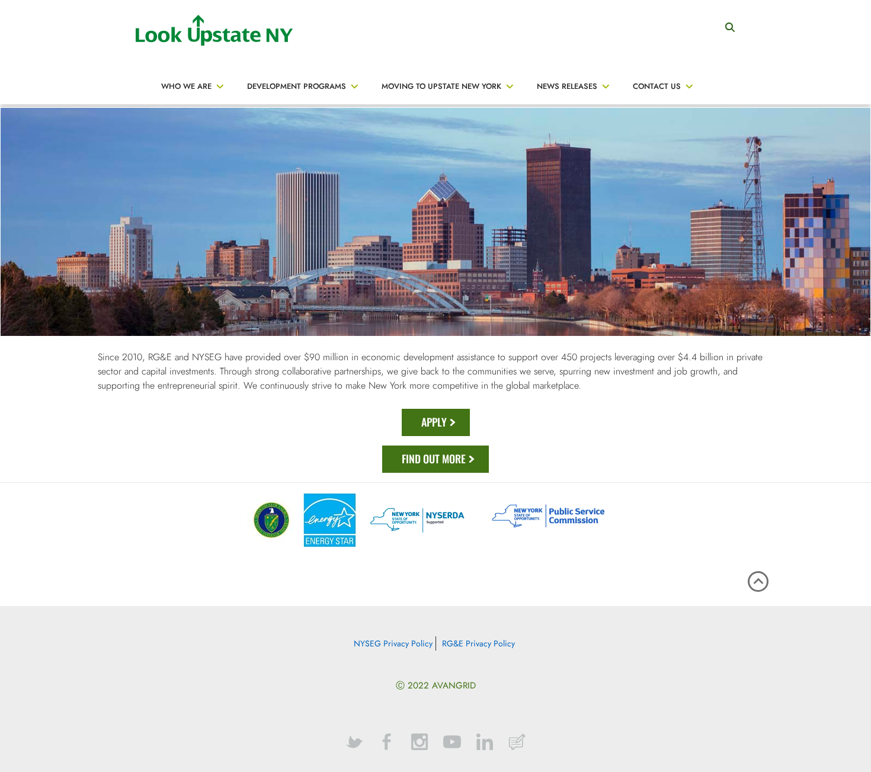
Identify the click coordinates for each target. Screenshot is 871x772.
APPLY (434, 422)
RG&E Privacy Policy (478, 643)
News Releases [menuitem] (567, 86)
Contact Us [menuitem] (657, 86)
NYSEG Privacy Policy (393, 643)
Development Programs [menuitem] (296, 86)
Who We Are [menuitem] (186, 86)
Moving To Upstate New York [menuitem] (441, 86)
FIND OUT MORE (434, 458)
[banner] (435, 53)
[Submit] (730, 24)
